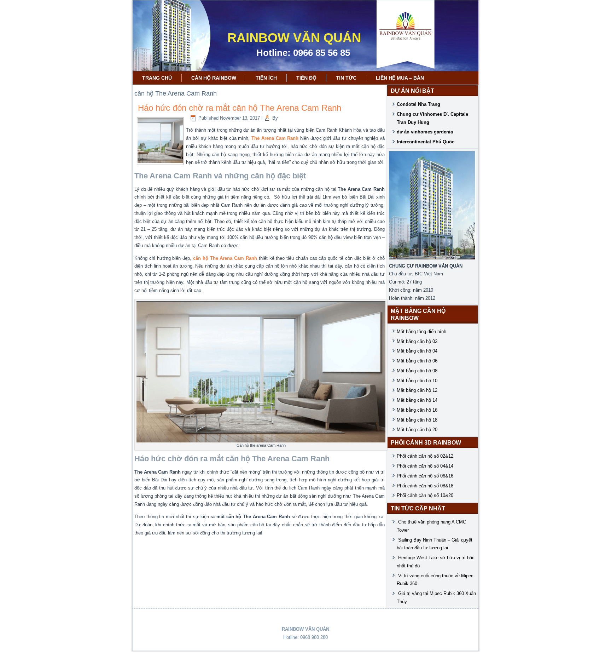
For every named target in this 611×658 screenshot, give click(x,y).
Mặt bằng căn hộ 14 (417, 400)
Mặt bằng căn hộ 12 (417, 390)
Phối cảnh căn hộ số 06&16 (425, 476)
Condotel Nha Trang (418, 104)
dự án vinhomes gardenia (425, 132)
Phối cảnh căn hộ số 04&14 (425, 466)
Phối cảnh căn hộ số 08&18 (425, 485)
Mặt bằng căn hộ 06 (417, 361)
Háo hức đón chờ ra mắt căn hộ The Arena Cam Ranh (239, 108)
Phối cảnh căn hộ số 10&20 (425, 495)
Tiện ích (266, 78)
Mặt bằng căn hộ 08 (417, 370)
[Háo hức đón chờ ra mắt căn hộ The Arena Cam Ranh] (160, 161)
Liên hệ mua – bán (400, 78)
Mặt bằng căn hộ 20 (417, 429)
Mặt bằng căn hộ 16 (417, 410)
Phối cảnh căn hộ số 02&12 (425, 456)
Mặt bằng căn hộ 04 (417, 351)
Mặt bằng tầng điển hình (421, 331)
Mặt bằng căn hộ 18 (417, 420)
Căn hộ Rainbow (213, 78)
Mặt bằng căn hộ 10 (417, 380)
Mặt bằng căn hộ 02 (417, 341)
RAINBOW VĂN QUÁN (294, 37)
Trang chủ (157, 78)
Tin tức (346, 78)
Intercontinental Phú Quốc (425, 141)
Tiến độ (306, 78)
